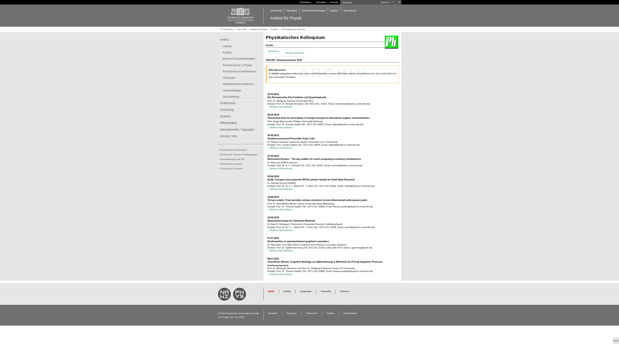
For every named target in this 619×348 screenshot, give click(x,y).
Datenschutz (312, 313)
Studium (225, 116)
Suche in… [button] (387, 2)
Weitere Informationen (281, 106)
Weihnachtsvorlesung (231, 164)
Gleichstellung (231, 96)
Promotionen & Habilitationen (239, 71)
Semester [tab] (273, 51)
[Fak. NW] (225, 295)
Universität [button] (276, 10)
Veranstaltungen (232, 90)
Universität (326, 291)
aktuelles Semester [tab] (295, 53)
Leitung (227, 46)
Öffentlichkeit (228, 123)
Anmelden (321, 2)
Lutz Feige (223, 317)
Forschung (227, 109)
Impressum (291, 313)
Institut (224, 39)
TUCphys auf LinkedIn (231, 168)
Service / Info (228, 136)
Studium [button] (334, 10)
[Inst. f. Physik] (240, 295)
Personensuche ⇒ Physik (237, 65)
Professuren (228, 103)
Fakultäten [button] (291, 10)
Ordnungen (229, 77)
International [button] (350, 10)
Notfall (271, 291)
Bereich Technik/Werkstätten (239, 58)
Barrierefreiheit (350, 313)
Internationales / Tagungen (237, 129)
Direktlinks (305, 2)
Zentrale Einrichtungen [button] (313, 10)
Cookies (330, 313)
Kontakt (334, 2)
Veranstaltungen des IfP (232, 159)
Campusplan (306, 291)
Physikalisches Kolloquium (238, 83)
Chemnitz (344, 291)
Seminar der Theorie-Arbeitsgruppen (239, 154)
